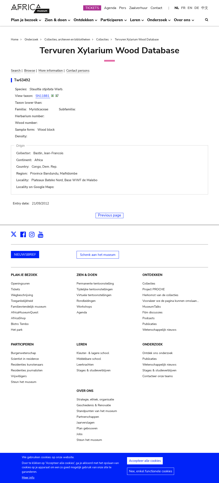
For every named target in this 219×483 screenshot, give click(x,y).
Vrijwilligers (19, 376)
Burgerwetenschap (23, 353)
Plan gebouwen (87, 428)
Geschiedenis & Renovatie (94, 405)
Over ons (85, 391)
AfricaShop (18, 318)
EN (190, 8)
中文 (204, 8)
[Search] (206, 20)
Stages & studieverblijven (94, 370)
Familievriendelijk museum (28, 307)
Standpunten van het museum (97, 411)
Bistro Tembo (20, 324)
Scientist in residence (25, 359)
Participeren (22, 344)
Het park (16, 330)
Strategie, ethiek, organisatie (95, 399)
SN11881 (43, 96)
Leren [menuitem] (135, 21)
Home (14, 39)
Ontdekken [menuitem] (84, 21)
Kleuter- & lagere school (93, 353)
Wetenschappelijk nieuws (159, 330)
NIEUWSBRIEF (25, 254)
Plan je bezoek (24, 275)
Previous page (109, 215)
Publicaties (149, 324)
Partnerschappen (88, 417)
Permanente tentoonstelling (95, 284)
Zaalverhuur (138, 8)
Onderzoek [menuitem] (157, 21)
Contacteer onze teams (157, 376)
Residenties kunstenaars (27, 365)
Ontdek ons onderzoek (157, 353)
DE (196, 8)
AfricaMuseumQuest (24, 312)
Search (16, 70)
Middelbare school (89, 359)
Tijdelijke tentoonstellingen (95, 289)
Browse (29, 70)
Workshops (84, 307)
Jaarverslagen (86, 423)
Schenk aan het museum (97, 255)
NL (177, 8)
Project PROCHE (153, 289)
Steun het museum (23, 382)
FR (183, 8)
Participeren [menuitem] (112, 21)
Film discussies (152, 312)
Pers (122, 8)
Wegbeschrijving (22, 295)
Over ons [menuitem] (182, 21)
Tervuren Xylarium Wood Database (137, 39)
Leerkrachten (85, 365)
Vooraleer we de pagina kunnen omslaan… (170, 301)
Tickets (15, 289)
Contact (156, 8)
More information (50, 70)
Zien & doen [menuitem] (56, 21)
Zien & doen (87, 275)
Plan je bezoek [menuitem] (24, 21)
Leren (82, 344)
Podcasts (148, 318)
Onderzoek (31, 39)
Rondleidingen (86, 301)
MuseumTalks (151, 307)
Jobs (80, 434)
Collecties (102, 39)
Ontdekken (152, 275)
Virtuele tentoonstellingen (94, 295)
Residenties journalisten (27, 370)
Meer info (28, 477)
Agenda (110, 8)
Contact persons (77, 70)
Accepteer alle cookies (145, 461)
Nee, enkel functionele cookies (150, 471)
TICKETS (92, 8)
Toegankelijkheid (22, 301)
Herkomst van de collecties (160, 295)
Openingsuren (20, 284)
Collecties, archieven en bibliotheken (67, 39)
